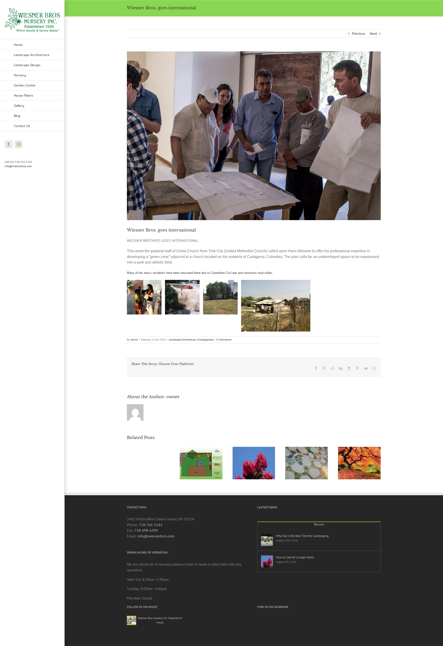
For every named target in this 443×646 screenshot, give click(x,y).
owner (134, 339)
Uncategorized (205, 339)
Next (373, 33)
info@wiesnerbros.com (18, 166)
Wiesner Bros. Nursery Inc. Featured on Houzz (160, 620)
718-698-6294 (146, 530)
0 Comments (223, 339)
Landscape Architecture (182, 339)
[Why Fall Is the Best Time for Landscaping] (267, 540)
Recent (319, 524)
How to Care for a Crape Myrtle (295, 557)
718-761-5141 (150, 524)
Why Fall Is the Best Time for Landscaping (302, 536)
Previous (358, 33)
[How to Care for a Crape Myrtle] (267, 561)
